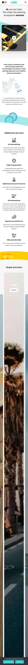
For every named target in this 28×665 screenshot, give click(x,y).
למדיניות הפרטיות (8, 661)
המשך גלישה (19, 661)
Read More (14, 290)
